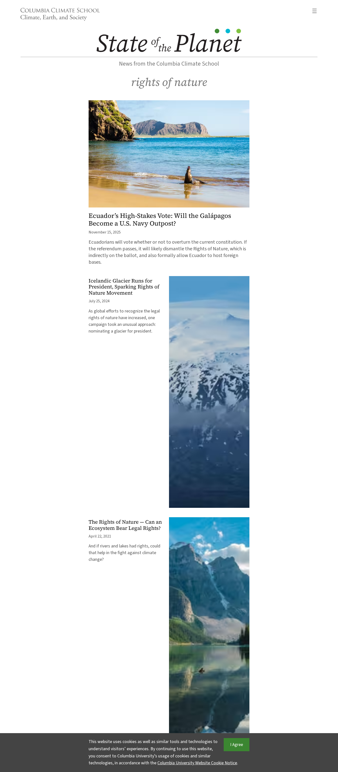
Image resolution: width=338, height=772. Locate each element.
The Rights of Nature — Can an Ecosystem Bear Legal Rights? (125, 525)
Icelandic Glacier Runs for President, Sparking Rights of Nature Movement (124, 287)
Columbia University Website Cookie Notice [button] (197, 763)
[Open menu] (314, 11)
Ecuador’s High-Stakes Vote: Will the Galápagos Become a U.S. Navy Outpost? (160, 219)
